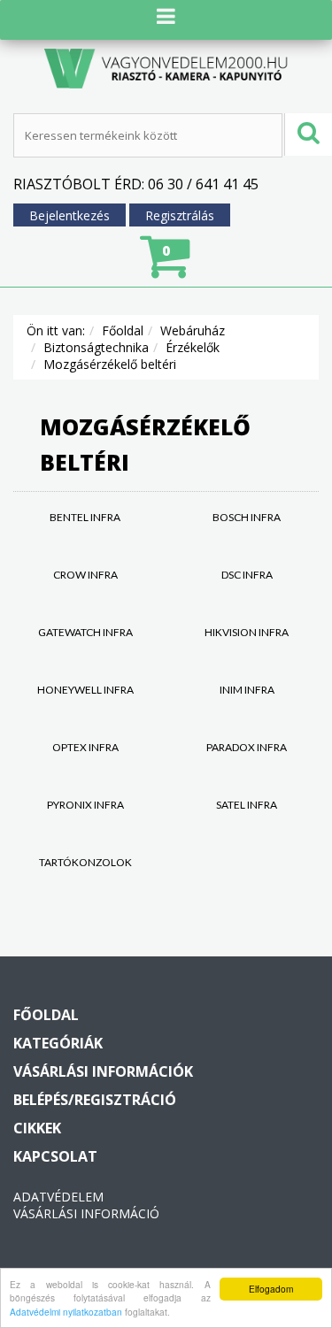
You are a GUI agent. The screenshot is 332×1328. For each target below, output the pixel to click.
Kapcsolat (55, 1156)
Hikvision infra (247, 632)
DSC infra (247, 574)
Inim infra (247, 689)
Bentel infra (85, 517)
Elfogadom (271, 1288)
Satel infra (246, 804)
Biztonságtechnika (96, 347)
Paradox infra (246, 747)
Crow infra (85, 574)
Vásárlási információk (103, 1071)
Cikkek (37, 1128)
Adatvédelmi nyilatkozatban (66, 1311)
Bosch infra (246, 517)
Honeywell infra (85, 689)
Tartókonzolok (85, 862)
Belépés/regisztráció (94, 1099)
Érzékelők (193, 347)
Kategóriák (58, 1043)
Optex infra (85, 747)
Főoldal (122, 330)
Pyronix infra (85, 804)
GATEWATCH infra (85, 632)
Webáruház (192, 330)
